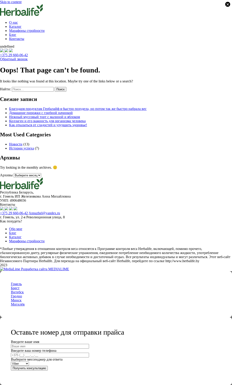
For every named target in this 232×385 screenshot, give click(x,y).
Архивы (6, 175)
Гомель (16, 284)
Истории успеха (21, 148)
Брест (15, 288)
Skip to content (11, 2)
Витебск (17, 292)
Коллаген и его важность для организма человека (47, 121)
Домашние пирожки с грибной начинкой (41, 113)
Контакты (16, 39)
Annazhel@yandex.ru (44, 213)
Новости (15, 144)
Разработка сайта (44, 269)
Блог (12, 35)
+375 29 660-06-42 (14, 55)
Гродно (16, 296)
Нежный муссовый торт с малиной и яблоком (44, 117)
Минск (16, 300)
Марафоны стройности (27, 31)
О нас (13, 22)
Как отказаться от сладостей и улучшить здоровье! (48, 125)
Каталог (15, 26)
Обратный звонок (14, 59)
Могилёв (18, 304)
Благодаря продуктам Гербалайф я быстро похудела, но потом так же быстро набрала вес (78, 109)
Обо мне (15, 229)
